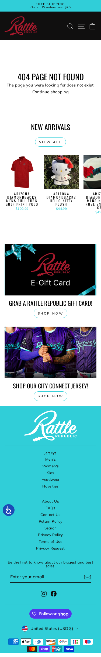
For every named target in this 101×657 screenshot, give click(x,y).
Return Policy (50, 521)
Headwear (50, 479)
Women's (50, 466)
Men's (50, 459)
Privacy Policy (50, 534)
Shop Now (51, 396)
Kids (50, 472)
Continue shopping (50, 91)
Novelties (50, 486)
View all (50, 142)
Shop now (51, 313)
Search (50, 528)
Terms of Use (50, 541)
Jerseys (50, 452)
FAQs (50, 508)
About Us (50, 501)
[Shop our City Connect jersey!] (50, 352)
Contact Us (50, 514)
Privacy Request (50, 548)
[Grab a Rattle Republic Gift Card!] (50, 269)
